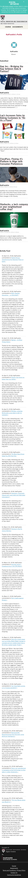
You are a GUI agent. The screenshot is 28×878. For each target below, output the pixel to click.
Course (8, 27)
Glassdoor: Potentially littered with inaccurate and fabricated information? (13, 495)
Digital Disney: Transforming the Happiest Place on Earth (12, 259)
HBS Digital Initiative (7, 6)
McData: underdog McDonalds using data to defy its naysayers (12, 413)
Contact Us (14, 872)
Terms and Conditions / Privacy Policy (14, 870)
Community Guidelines (14, 875)
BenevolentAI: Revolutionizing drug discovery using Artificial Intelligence (13, 734)
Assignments (17, 27)
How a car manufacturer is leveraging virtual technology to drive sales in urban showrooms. (14, 770)
